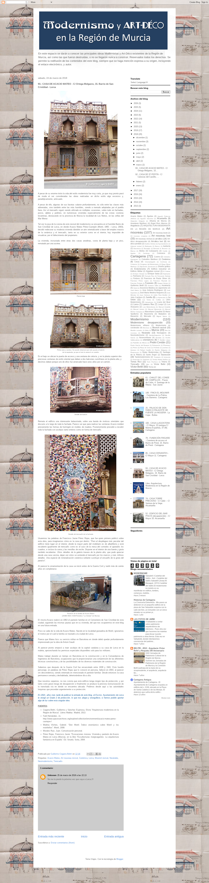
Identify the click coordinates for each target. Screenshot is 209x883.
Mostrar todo (165, 698)
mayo (139, 157)
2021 (136, 122)
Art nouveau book (160, 233)
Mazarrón (134, 316)
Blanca (133, 251)
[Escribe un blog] (91, 753)
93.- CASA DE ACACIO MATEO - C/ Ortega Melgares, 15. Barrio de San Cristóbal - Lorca (156, 472)
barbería (166, 246)
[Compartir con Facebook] (96, 753)
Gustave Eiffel (153, 285)
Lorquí (160, 304)
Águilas (150, 216)
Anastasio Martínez (139, 223)
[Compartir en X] (93, 753)
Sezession (165, 355)
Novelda (158, 338)
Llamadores (149, 302)
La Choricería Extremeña (144, 602)
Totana (164, 362)
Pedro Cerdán (157, 342)
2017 (136, 190)
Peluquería (156, 345)
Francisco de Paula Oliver (155, 278)
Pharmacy (166, 345)
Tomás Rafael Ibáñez (160, 359)
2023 (136, 115)
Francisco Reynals (160, 281)
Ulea (147, 364)
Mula (147, 330)
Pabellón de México (140, 343)
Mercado (147, 316)
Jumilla (149, 297)
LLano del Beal (163, 302)
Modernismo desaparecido (146, 322)
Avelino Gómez (150, 244)
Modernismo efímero (140, 325)
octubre (139, 145)
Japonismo (162, 288)
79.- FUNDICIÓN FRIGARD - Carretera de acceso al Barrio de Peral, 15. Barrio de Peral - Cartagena (158, 441)
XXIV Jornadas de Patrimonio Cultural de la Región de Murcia (156, 655)
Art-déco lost (157, 241)
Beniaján (147, 248)
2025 (136, 107)
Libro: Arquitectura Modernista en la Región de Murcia (158, 485)
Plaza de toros (145, 347)
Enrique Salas (154, 274)
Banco (157, 246)
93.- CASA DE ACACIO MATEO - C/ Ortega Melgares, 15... (151, 169)
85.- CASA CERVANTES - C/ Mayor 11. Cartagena (157, 454)
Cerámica (83, 758)
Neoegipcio (161, 333)
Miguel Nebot (162, 316)
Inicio (84, 836)
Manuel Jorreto (138, 309)
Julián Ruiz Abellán (160, 295)
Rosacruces (135, 352)
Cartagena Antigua (142, 680)
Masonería (148, 314)
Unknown (52, 775)
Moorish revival (101, 758)
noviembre (141, 141)
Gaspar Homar (162, 283)
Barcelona (137, 248)
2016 (136, 194)
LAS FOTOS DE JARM (144, 619)
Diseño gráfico (164, 266)
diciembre (140, 137)
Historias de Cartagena (144, 600)
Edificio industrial (159, 269)
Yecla (151, 367)
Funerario (149, 283)
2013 (136, 206)
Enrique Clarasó (138, 274)
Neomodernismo (45, 761)
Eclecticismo (140, 269)
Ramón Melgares (161, 350)
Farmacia (137, 276)
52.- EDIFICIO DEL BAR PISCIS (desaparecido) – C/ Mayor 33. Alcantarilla (158, 515)
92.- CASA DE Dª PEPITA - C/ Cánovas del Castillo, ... (148, 175)
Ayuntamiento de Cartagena (146, 682)
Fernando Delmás (163, 276)
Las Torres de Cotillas (151, 300)
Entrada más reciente (51, 836)
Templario (157, 357)
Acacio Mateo (53, 758)
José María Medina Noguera (152, 293)
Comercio (134, 264)
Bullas (142, 251)
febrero (139, 181)
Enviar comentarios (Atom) (63, 843)
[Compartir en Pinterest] (99, 753)
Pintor (135, 347)
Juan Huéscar (145, 295)
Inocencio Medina (147, 288)
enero (139, 185)
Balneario (148, 246)
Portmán (157, 347)
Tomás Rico (136, 362)
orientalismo (148, 340)
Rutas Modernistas (150, 352)
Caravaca (161, 253)
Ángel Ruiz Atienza (159, 223)
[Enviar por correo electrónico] (88, 753)
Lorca (91, 758)
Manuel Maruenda (154, 309)
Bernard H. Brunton (160, 248)
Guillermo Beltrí (137, 285)
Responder (52, 783)
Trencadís (58, 761)
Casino (157, 257)
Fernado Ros (149, 276)
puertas (165, 347)
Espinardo (166, 274)
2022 (136, 119)
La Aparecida (160, 297)
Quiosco (133, 350)
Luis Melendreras (149, 307)
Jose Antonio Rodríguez (152, 290)
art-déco (158, 239)
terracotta (136, 359)
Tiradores (146, 359)
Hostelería (166, 285)
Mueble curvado (136, 330)
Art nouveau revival (69, 758)
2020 (136, 126)
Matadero (162, 314)
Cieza (136, 262)
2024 (136, 111)
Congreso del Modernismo (149, 264)
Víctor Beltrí (137, 366)
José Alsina (135, 290)
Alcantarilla (162, 218)
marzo (139, 165)
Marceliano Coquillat (153, 312)
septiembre (141, 149)
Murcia (155, 330)
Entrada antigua (114, 836)
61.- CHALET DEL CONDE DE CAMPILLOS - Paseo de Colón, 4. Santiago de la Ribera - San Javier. (158, 381)
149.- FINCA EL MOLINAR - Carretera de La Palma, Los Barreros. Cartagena (157, 395)
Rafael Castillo (145, 350)
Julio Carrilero (136, 297)
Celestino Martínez (150, 259)
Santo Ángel (151, 355)
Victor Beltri (159, 364)
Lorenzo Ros (148, 304)
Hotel (135, 288)
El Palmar (166, 271)
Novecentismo (145, 338)
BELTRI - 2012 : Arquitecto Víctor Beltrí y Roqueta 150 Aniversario (149, 649)
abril (138, 161)
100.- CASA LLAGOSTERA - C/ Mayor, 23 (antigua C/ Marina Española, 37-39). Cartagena (158, 426)
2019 (136, 130)
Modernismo (140, 319)
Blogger (119, 859)
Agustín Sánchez (146, 218)
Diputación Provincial (147, 266)
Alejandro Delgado (138, 221)
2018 (136, 134)
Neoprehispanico (155, 335)
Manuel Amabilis (164, 307)
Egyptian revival (153, 271)
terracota (167, 357)
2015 (136, 198)
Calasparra (153, 251)
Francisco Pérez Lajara (140, 281)
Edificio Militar (136, 271)
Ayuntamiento (163, 244)
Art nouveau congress (139, 236)
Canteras (146, 253)
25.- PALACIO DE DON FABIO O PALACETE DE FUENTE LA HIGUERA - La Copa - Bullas (158, 411)
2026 (136, 103)
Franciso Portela (136, 283)
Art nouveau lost (160, 235)
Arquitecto (135, 225)
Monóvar (146, 328)
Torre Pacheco (152, 362)
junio (138, 153)
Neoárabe (114, 758)
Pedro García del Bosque (140, 345)
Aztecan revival (136, 246)
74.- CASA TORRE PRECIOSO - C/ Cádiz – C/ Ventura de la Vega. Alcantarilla (158, 502)
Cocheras (163, 262)
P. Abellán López (164, 340)
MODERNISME (140, 573)
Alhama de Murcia (158, 221)
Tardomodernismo (142, 357)
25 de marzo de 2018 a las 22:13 (71, 775)
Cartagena (138, 256)
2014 (136, 202)
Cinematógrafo (150, 262)
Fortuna (136, 278)
